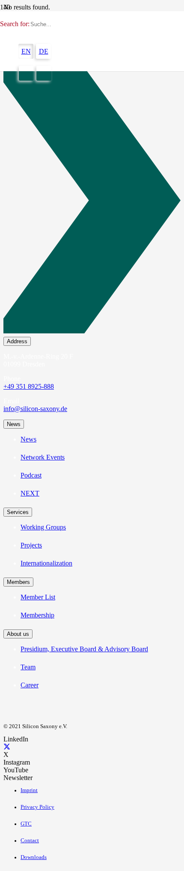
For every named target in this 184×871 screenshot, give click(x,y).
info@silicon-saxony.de (35, 408)
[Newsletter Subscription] (92, 202)
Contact (30, 841)
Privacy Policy (37, 807)
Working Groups (43, 527)
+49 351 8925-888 (28, 386)
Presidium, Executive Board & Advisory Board (84, 649)
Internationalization (46, 563)
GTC (26, 824)
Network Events (43, 457)
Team (28, 667)
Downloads (34, 857)
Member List (38, 597)
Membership (37, 615)
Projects (31, 545)
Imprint (29, 790)
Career (30, 685)
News (28, 439)
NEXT (30, 493)
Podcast (31, 475)
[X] (6, 746)
